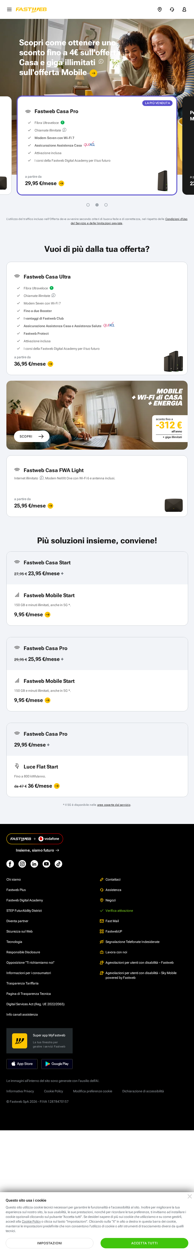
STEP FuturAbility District (24, 910)
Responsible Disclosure (23, 952)
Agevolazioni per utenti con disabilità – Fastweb (140, 962)
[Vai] (93, 73)
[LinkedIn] (34, 864)
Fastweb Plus (16, 890)
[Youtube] (46, 864)
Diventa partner (17, 921)
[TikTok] (58, 864)
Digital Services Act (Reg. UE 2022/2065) (35, 1004)
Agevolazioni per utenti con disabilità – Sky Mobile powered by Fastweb (141, 975)
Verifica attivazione (119, 910)
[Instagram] (22, 864)
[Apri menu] (9, 9)
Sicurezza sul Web (19, 931)
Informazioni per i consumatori (28, 973)
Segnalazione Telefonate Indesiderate (132, 942)
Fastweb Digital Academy (24, 900)
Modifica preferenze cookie (92, 1091)
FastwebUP (114, 931)
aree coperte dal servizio (113, 804)
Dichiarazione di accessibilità (143, 1091)
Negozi (111, 900)
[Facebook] (10, 864)
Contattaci (113, 879)
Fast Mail (112, 921)
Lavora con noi (116, 952)
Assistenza (113, 890)
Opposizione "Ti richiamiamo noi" (30, 962)
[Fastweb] (32, 9)
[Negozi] (159, 9)
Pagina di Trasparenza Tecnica (28, 994)
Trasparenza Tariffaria (22, 983)
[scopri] (61, 183)
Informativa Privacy (20, 1091)
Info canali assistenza (22, 1014)
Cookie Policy (53, 1091)
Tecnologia (14, 942)
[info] (100, 62)
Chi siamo (13, 879)
